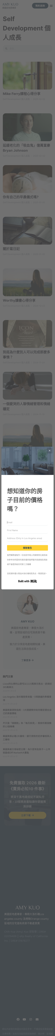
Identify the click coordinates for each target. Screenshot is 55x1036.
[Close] (49, 450)
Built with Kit (27, 581)
